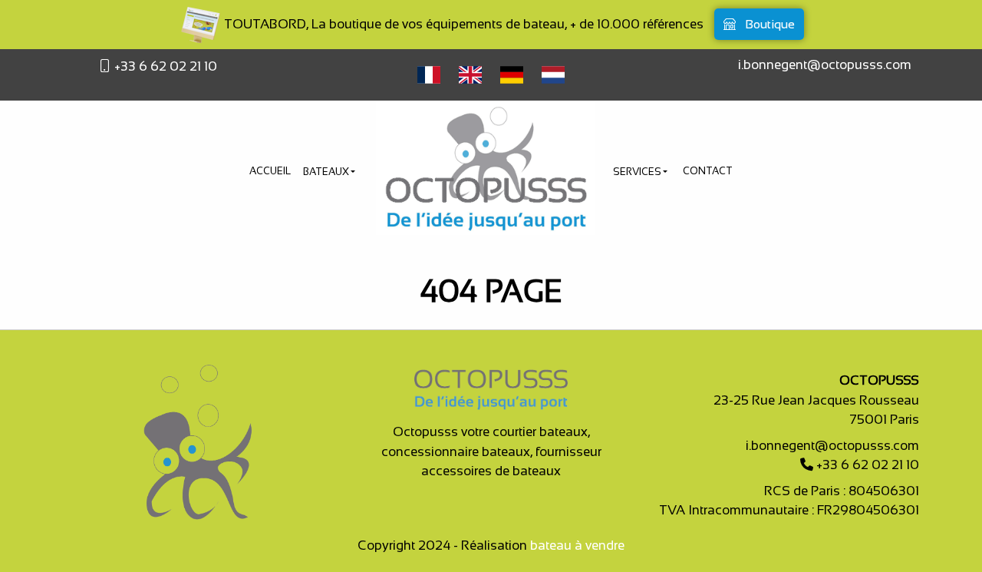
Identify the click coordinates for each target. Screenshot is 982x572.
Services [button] (638, 171)
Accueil (270, 171)
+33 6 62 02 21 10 (164, 66)
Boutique (768, 24)
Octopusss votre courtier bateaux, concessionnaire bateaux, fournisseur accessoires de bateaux (491, 451)
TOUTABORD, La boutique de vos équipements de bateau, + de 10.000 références (462, 24)
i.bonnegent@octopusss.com (824, 65)
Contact (708, 171)
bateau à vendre (577, 545)
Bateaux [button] (327, 171)
